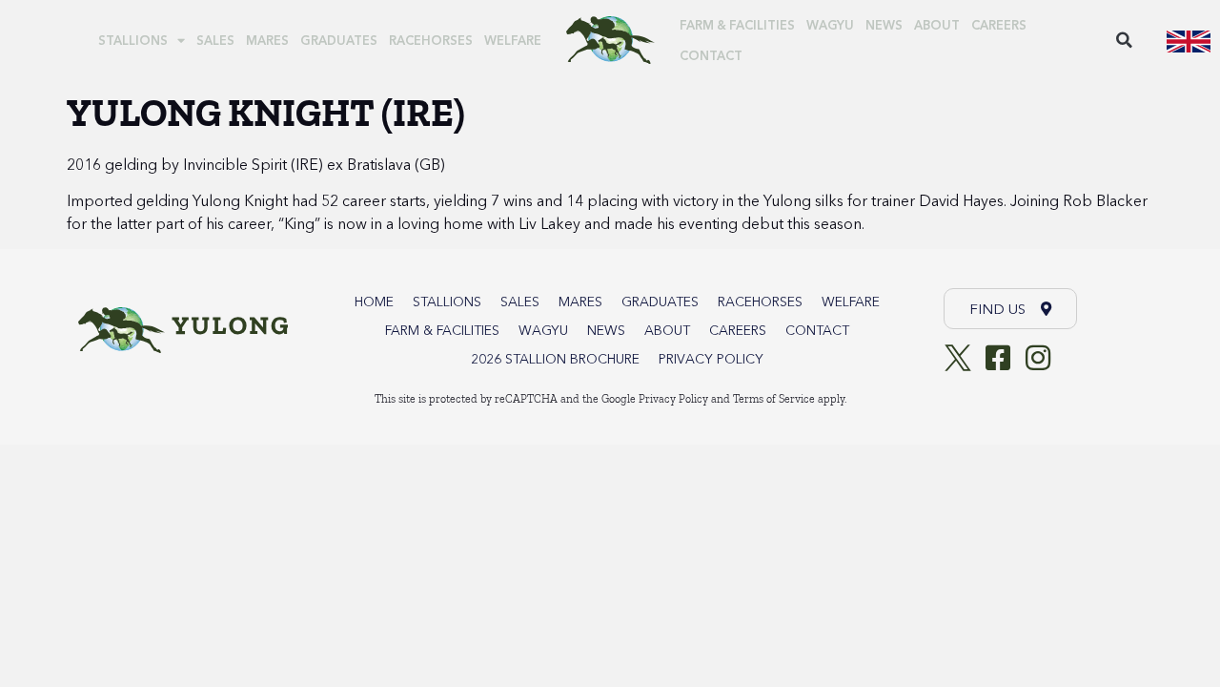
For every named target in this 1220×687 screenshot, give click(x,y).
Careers (999, 24)
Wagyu (830, 24)
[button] (1124, 40)
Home (374, 301)
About (937, 24)
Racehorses (431, 40)
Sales (215, 40)
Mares (267, 40)
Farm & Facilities (737, 24)
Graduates (338, 40)
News (884, 24)
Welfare (512, 40)
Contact (711, 55)
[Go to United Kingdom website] (1188, 40)
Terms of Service (774, 399)
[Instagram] (1038, 358)
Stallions (133, 40)
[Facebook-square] (998, 358)
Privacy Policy (711, 358)
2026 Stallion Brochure (555, 358)
